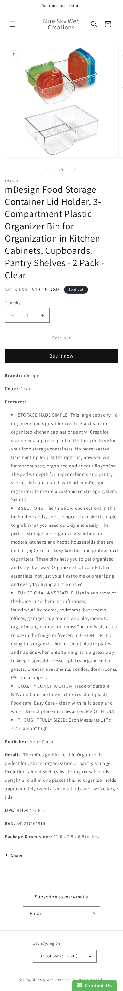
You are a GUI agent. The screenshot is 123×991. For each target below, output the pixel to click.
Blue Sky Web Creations (51, 980)
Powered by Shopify (88, 980)
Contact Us (97, 985)
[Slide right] (75, 169)
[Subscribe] (93, 913)
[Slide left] (48, 169)
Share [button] (17, 855)
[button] (13, 24)
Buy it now (61, 356)
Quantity (12, 303)
